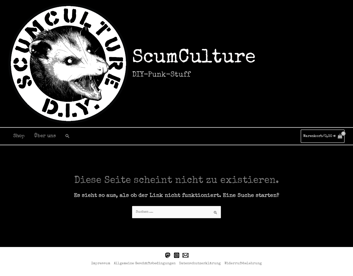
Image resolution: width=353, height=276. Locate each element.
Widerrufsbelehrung (243, 263)
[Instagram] (177, 255)
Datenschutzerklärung (200, 263)
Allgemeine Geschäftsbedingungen (145, 263)
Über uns (45, 136)
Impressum (100, 263)
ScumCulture (194, 58)
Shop (18, 136)
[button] (67, 136)
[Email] (186, 255)
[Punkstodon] (168, 255)
